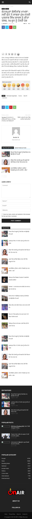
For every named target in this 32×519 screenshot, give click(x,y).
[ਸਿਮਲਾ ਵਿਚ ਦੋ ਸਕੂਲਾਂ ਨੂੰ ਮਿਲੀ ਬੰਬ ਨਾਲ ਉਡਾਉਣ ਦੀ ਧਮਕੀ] (6, 154)
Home (3, 6)
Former (20, 95)
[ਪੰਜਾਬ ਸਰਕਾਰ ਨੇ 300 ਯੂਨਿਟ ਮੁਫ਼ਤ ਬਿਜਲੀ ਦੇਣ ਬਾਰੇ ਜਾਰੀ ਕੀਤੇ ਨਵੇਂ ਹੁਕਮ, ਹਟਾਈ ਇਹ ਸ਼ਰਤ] (6, 443)
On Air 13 (5, 23)
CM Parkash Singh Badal (11, 95)
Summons (4, 97)
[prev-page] (3, 176)
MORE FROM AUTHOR (20, 148)
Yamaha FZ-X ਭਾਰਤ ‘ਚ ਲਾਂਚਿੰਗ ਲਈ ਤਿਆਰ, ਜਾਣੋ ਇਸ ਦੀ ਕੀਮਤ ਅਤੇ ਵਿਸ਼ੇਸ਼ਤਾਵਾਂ (9, 119)
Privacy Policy (12, 514)
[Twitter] (7, 27)
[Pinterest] (10, 27)
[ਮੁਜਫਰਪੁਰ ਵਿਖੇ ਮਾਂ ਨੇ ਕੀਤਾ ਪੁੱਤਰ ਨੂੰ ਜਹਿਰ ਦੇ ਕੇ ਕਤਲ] (6, 404)
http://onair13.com (16, 139)
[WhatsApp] (14, 27)
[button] (2, 2)
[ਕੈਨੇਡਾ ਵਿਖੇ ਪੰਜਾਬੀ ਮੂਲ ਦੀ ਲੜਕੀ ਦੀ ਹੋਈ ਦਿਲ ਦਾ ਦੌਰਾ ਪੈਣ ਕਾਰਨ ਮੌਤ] (6, 162)
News (7, 6)
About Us (19, 514)
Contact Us (24, 514)
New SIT (25, 95)
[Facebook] (3, 27)
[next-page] (5, 176)
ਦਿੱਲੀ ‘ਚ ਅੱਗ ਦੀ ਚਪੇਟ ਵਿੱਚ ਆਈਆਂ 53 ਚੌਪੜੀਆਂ (24, 118)
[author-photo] (16, 135)
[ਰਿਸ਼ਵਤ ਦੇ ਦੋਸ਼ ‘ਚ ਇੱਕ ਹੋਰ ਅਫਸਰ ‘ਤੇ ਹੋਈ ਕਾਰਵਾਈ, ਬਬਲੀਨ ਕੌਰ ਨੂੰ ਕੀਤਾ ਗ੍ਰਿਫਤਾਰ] (6, 435)
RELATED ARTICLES (8, 148)
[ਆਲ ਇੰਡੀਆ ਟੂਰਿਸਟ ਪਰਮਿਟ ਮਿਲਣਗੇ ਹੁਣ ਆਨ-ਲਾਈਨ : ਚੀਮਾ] (6, 170)
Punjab (11, 6)
